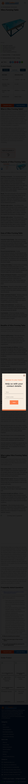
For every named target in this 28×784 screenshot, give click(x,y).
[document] (14, 392)
